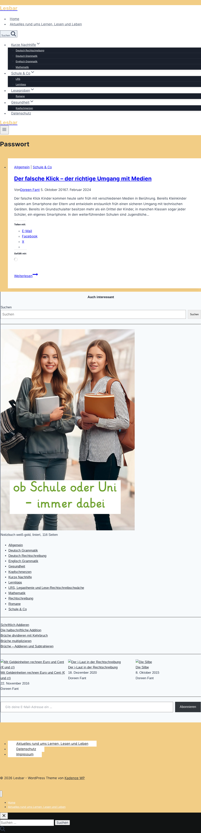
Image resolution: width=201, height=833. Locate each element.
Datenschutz (21, 113)
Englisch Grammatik (26, 61)
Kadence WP (75, 778)
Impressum (25, 754)
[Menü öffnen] (4, 130)
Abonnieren (188, 706)
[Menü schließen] (1, 794)
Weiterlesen (26, 276)
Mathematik (22, 67)
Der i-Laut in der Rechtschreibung (93, 667)
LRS (18, 78)
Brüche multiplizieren (16, 641)
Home (14, 19)
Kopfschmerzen (24, 108)
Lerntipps (21, 84)
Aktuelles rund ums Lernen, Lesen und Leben (46, 24)
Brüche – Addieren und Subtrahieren (27, 646)
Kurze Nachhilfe (20, 577)
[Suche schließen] (4, 816)
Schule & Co (42, 167)
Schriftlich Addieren (15, 625)
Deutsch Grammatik (26, 55)
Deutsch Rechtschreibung (30, 50)
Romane (20, 96)
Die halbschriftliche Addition (21, 630)
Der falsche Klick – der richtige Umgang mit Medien (83, 178)
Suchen (6, 307)
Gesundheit (16, 566)
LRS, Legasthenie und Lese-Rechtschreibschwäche (46, 588)
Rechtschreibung (20, 598)
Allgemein (22, 167)
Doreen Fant (30, 190)
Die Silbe (142, 667)
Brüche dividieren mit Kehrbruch (24, 635)
